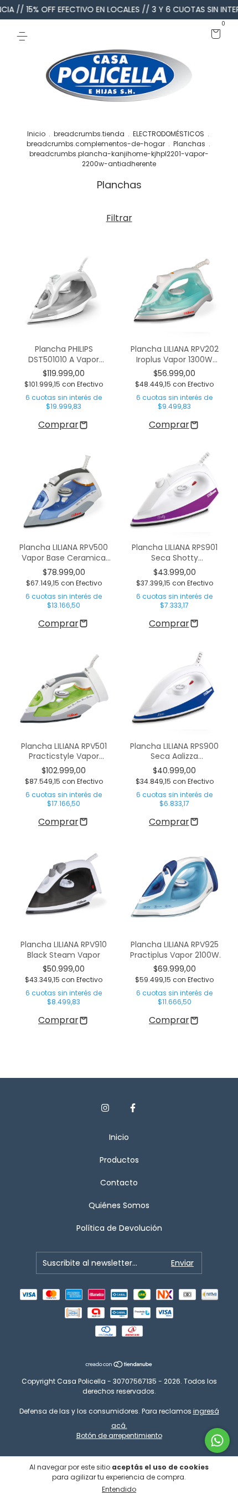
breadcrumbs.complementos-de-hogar (96, 143)
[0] (213, 35)
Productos (119, 1159)
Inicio (36, 133)
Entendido (119, 1489)
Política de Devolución (119, 1228)
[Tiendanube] (119, 1365)
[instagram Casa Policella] (105, 1108)
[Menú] (24, 35)
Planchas (189, 143)
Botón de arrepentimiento (119, 1435)
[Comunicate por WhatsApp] (217, 1440)
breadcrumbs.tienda (89, 133)
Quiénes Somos (119, 1205)
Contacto (119, 1182)
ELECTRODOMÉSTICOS (168, 133)
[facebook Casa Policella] (132, 1108)
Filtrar (119, 218)
